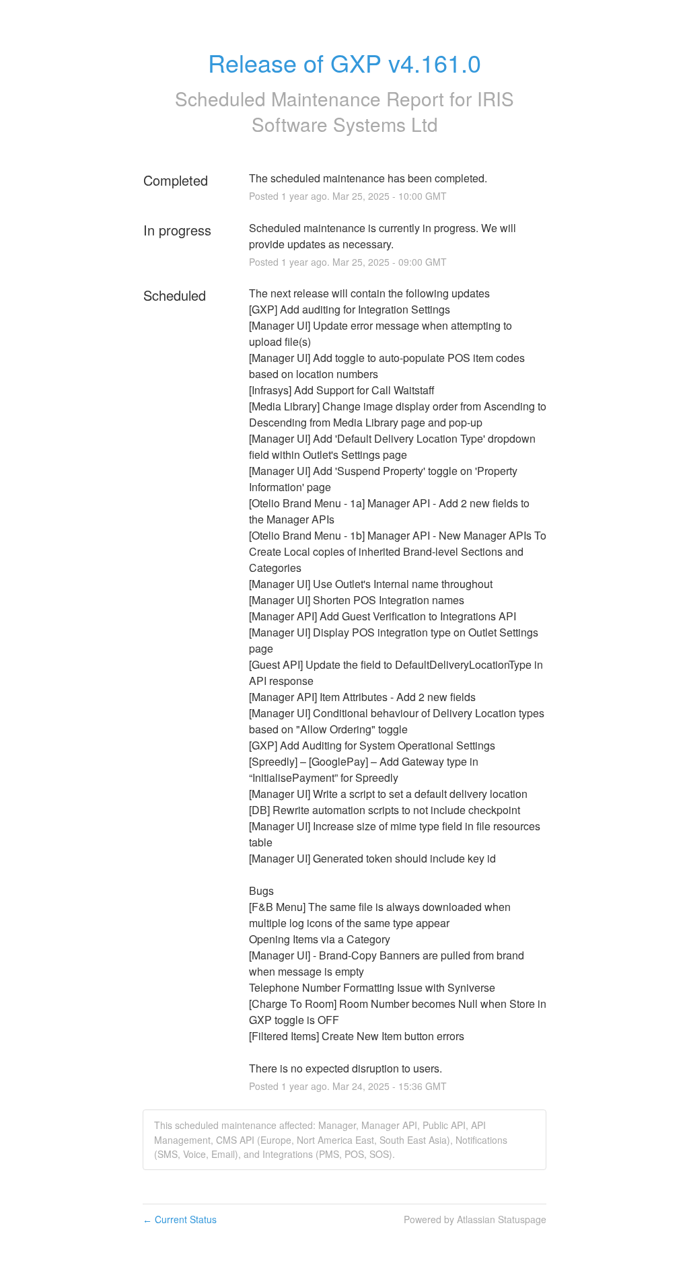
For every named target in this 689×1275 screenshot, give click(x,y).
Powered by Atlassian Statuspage (475, 1219)
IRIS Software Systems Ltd (383, 111)
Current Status (180, 1219)
